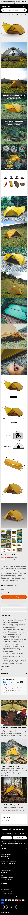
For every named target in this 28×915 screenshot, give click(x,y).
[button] (4, 562)
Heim (2, 14)
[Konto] (23, 6)
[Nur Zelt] (6, 588)
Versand (3, 559)
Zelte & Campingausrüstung (13, 14)
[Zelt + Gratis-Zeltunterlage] (2, 588)
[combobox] (14, 10)
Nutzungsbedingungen (6, 843)
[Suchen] (25, 10)
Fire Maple (7, 912)
